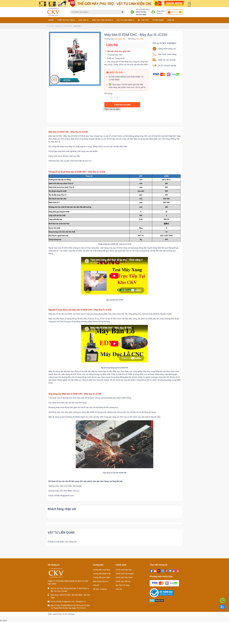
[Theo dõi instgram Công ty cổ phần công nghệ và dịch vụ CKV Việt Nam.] (174, 570)
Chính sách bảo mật (124, 570)
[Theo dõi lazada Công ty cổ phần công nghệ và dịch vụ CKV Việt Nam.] (158, 570)
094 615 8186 (141, 12)
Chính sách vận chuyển (125, 574)
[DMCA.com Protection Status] (157, 600)
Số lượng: (108, 93)
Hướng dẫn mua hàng (101, 570)
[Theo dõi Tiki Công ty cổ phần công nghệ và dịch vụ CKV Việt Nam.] (162, 570)
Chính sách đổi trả (123, 581)
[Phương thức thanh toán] (166, 74)
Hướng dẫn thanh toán (102, 574)
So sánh (3, 620)
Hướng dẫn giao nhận (101, 577)
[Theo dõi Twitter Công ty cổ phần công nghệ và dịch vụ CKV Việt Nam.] (170, 570)
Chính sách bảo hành (124, 577)
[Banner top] (114, 3)
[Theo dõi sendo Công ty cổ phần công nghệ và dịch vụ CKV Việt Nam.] (166, 570)
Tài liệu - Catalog (99, 589)
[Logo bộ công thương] (162, 593)
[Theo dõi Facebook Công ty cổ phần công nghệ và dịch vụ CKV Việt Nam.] (151, 570)
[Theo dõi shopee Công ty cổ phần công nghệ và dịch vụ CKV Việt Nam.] (155, 570)
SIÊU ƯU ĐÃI (116, 72)
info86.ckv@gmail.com (65, 601)
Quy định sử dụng (122, 585)
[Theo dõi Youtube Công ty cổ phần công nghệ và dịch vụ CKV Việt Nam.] (177, 570)
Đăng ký (159, 13)
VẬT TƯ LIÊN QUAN (61, 532)
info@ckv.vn (80, 601)
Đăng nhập (161, 11)
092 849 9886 (141, 15)
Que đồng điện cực (153, 139)
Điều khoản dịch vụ (100, 581)
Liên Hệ (96, 585)
